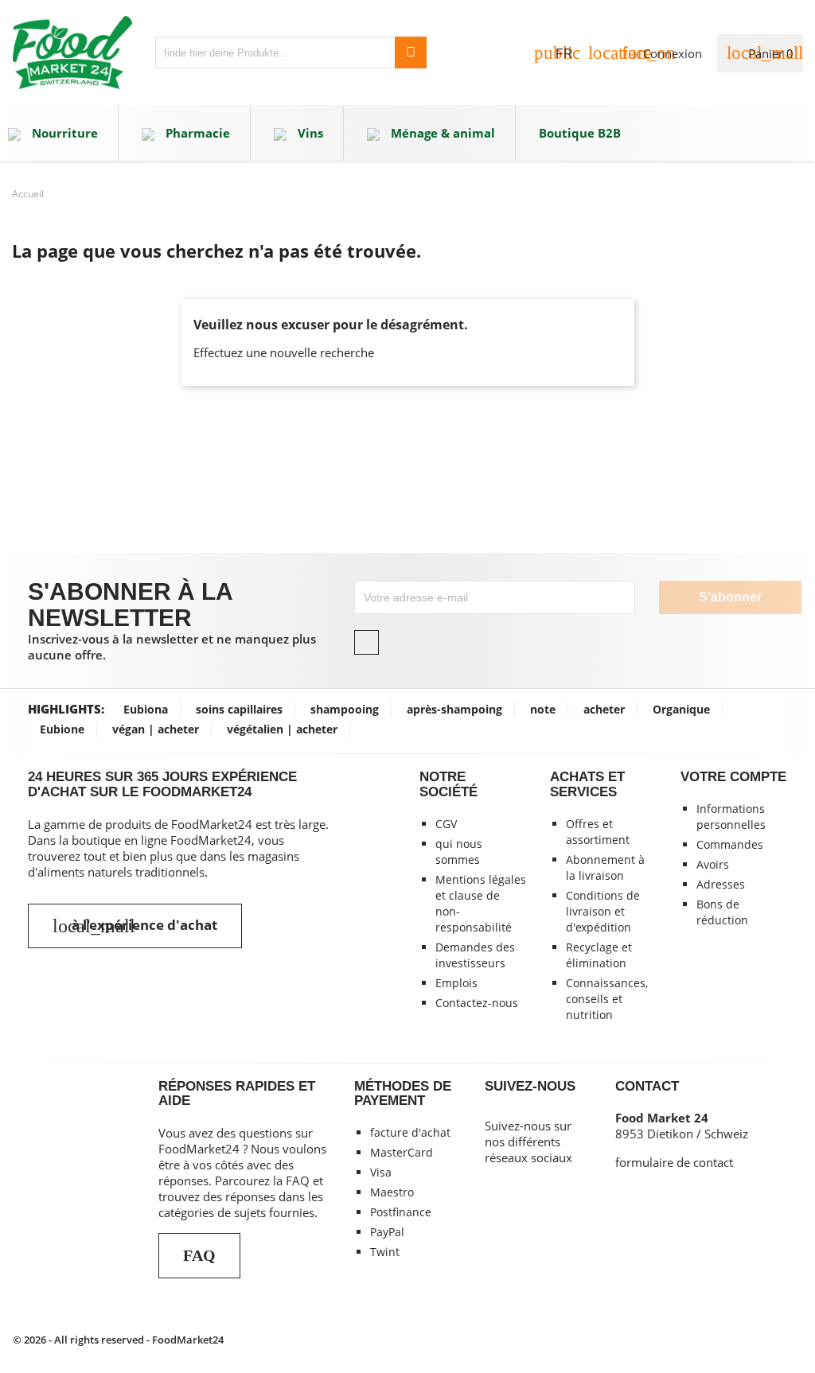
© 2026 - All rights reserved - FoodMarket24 (118, 1339)
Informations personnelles (731, 816)
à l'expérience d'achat (135, 926)
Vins (308, 133)
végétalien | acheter (282, 729)
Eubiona (145, 709)
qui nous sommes (458, 851)
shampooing (344, 709)
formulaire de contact (674, 1162)
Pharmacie (196, 133)
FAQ (199, 1255)
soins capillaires (239, 709)
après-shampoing (454, 709)
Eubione (62, 729)
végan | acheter (155, 729)
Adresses (720, 884)
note (543, 709)
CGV (446, 823)
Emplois (456, 982)
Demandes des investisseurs (475, 954)
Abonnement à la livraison (605, 867)
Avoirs (712, 864)
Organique (681, 709)
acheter (604, 709)
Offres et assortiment (598, 831)
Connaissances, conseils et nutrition (607, 998)
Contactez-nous (476, 1002)
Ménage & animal (441, 133)
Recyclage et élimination (599, 954)
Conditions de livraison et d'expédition (603, 911)
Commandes (729, 844)
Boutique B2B (580, 133)
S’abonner (730, 597)
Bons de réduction (722, 912)
